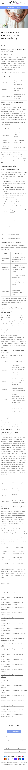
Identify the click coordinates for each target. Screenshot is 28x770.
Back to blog (15, 725)
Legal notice (10, 766)
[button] (3, 3)
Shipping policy (22, 764)
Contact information (18, 766)
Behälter (12, 212)
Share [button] (4, 45)
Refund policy (24, 762)
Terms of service (14, 764)
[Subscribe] (22, 741)
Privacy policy (7, 764)
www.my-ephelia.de (8, 762)
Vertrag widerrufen (14, 731)
